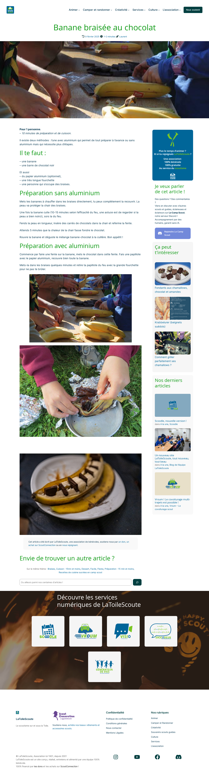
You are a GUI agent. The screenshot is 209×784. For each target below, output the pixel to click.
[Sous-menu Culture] (159, 10)
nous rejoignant (70, 545)
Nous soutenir (193, 9)
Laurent (123, 36)
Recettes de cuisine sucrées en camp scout (80, 572)
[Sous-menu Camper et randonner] (111, 10)
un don (121, 541)
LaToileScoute (24, 719)
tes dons (38, 766)
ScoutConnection (69, 766)
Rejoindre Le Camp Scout (173, 233)
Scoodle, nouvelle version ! (171, 420)
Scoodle (174, 424)
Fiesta (100, 568)
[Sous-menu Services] (145, 10)
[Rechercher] (137, 582)
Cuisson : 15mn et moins (68, 568)
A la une (164, 424)
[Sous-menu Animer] (79, 10)
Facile (93, 568)
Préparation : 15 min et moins (119, 568)
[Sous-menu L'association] (180, 10)
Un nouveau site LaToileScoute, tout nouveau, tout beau (172, 458)
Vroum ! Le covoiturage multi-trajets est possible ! (172, 501)
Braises (51, 568)
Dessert (85, 568)
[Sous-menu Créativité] (128, 10)
